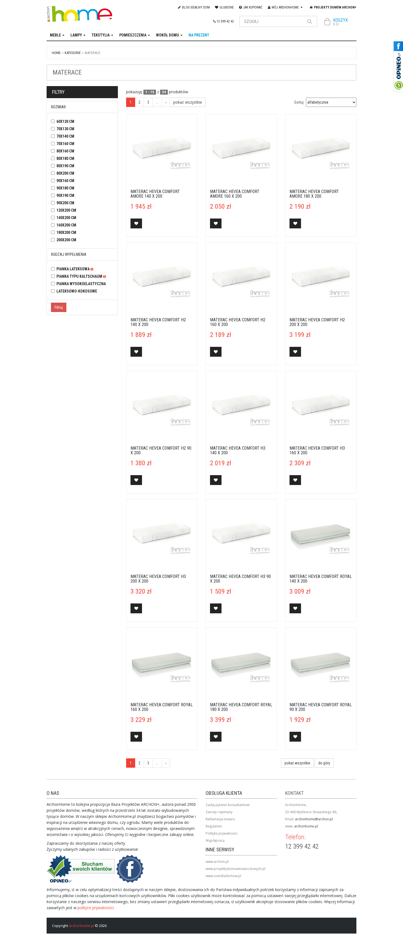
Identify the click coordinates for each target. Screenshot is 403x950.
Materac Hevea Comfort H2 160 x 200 (237, 322)
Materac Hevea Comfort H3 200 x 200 (158, 579)
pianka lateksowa (73, 269)
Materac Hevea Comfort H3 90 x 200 (240, 579)
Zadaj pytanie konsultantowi (227, 804)
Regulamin (214, 826)
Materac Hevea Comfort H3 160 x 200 (317, 451)
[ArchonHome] (84, 14)
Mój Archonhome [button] (285, 7)
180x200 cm (66, 232)
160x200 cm (66, 225)
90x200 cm (65, 203)
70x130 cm (65, 129)
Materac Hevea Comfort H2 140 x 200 (158, 322)
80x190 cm (65, 166)
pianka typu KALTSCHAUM (79, 276)
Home (56, 53)
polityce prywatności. (96, 907)
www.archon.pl (217, 861)
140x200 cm (66, 217)
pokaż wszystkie (187, 102)
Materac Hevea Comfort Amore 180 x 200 (314, 194)
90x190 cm (65, 195)
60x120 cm (65, 121)
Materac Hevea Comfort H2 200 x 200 (317, 322)
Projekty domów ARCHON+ (334, 7)
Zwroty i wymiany (219, 812)
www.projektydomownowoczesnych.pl (235, 868)
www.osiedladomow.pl (223, 876)
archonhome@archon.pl (314, 819)
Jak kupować (252, 7)
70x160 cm (65, 143)
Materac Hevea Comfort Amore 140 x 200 (155, 194)
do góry (324, 763)
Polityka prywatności (221, 833)
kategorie (73, 53)
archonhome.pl (306, 826)
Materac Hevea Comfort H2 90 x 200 (160, 451)
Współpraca (215, 840)
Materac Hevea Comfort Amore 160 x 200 (234, 194)
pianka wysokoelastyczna (81, 284)
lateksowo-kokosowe (76, 291)
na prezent (199, 35)
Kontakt (294, 793)
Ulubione (226, 7)
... (157, 102)
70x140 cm (65, 136)
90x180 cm (65, 188)
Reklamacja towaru (220, 819)
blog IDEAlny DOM (195, 7)
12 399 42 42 (225, 21)
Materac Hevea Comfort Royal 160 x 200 (161, 707)
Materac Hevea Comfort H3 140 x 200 (237, 451)
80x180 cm (65, 158)
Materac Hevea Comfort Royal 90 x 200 (321, 707)
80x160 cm (65, 151)
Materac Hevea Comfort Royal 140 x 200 (321, 579)
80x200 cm (65, 173)
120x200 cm (66, 210)
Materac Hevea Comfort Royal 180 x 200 (241, 707)
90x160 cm (65, 180)
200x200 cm (66, 240)
